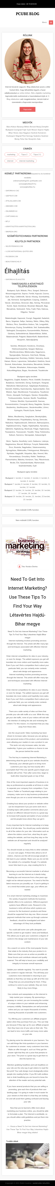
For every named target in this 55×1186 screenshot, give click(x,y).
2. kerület (26, 478)
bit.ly (8, 221)
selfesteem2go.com (14, 246)
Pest (24, 136)
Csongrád (18, 130)
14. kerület (26, 490)
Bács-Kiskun (12, 127)
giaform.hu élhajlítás (15, 279)
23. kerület (27, 499)
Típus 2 (24, 154)
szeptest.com (11, 196)
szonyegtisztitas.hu (27, 187)
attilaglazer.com (13, 201)
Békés (27, 127)
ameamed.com (11, 206)
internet (10, 161)
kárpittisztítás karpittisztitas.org (21, 226)
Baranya (20, 127)
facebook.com (12, 256)
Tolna (22, 139)
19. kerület (17, 496)
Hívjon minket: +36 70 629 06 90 (27, 4)
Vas (26, 139)
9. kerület (33, 484)
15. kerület (36, 490)
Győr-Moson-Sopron (35, 130)
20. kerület (27, 496)
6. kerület (31, 481)
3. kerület (34, 478)
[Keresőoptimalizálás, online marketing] (27, 14)
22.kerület (46, 496)
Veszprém (32, 139)
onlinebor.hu (11, 211)
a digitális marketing (42, 93)
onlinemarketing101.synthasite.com (27, 181)
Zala (38, 139)
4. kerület (43, 478)
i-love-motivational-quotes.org (19, 251)
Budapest (10, 130)
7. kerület (16, 484)
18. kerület (32, 493)
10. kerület (42, 484)
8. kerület (25, 484)
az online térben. (24, 93)
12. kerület (30, 487)
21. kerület (36, 496)
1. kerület (17, 478)
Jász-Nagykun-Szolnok (28, 133)
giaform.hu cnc (12, 191)
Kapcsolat (27, 109)
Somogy (29, 136)
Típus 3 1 (37, 154)
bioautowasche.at (13, 262)
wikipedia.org (11, 232)
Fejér (24, 130)
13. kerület (17, 490)
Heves (16, 133)
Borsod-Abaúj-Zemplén (39, 127)
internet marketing (26, 161)
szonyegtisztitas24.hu (27, 184)
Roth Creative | (35, 1183)
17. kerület (22, 493)
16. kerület (45, 490)
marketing (11, 154)
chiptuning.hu (12, 216)
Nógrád (19, 136)
